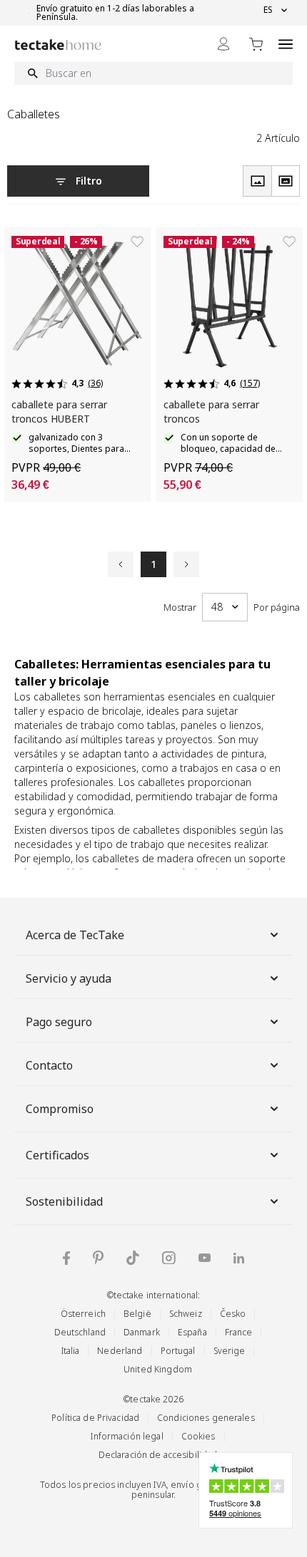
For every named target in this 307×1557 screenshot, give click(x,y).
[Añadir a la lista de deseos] (137, 241)
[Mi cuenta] (223, 44)
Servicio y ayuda (68, 978)
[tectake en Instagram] (169, 1258)
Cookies (198, 1436)
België (137, 1314)
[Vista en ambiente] (285, 181)
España (192, 1332)
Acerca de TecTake (75, 935)
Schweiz (185, 1314)
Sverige (229, 1351)
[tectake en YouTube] (204, 1257)
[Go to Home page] (58, 44)
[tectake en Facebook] (66, 1258)
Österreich (83, 1314)
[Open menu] (285, 44)
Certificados (57, 1155)
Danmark (142, 1332)
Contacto (49, 1065)
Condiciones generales (206, 1418)
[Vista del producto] (257, 181)
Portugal (178, 1351)
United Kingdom (158, 1369)
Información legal (127, 1436)
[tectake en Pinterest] (98, 1258)
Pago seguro (59, 1022)
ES (268, 10)
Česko (233, 1314)
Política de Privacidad (95, 1418)
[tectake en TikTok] (132, 1258)
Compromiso (60, 1109)
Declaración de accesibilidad (158, 1455)
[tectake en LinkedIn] (238, 1258)
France (239, 1332)
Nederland (119, 1351)
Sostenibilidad (64, 1201)
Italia (70, 1351)
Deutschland (80, 1332)
